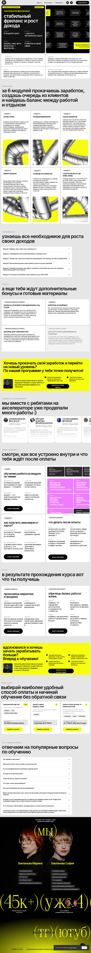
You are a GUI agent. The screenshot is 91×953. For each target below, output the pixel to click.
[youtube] (67, 2)
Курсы (39, 3)
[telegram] (71, 2)
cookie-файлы (72, 947)
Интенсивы (48, 3)
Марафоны (59, 3)
